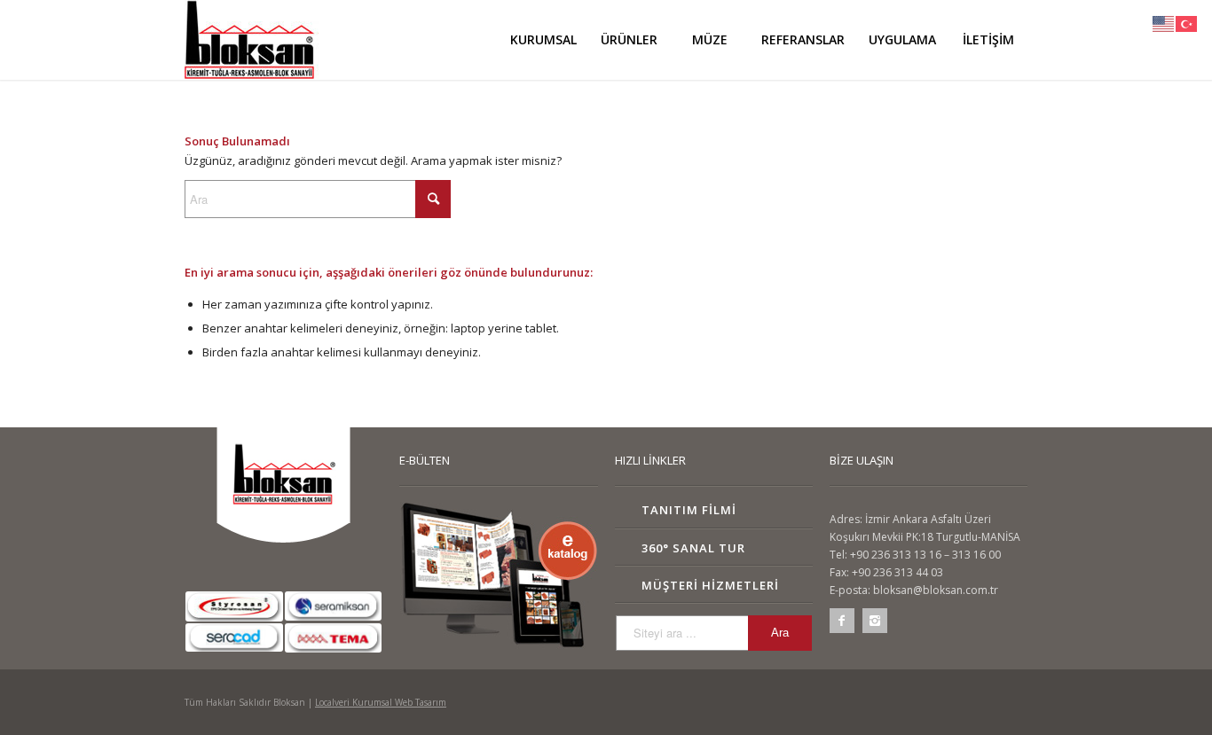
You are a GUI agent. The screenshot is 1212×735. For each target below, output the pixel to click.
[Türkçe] (1187, 22)
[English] (1164, 22)
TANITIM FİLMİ (688, 510)
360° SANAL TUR (693, 548)
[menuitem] (543, 40)
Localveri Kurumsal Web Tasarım (380, 702)
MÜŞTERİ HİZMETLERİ (710, 585)
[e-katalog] (498, 575)
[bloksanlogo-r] (252, 40)
